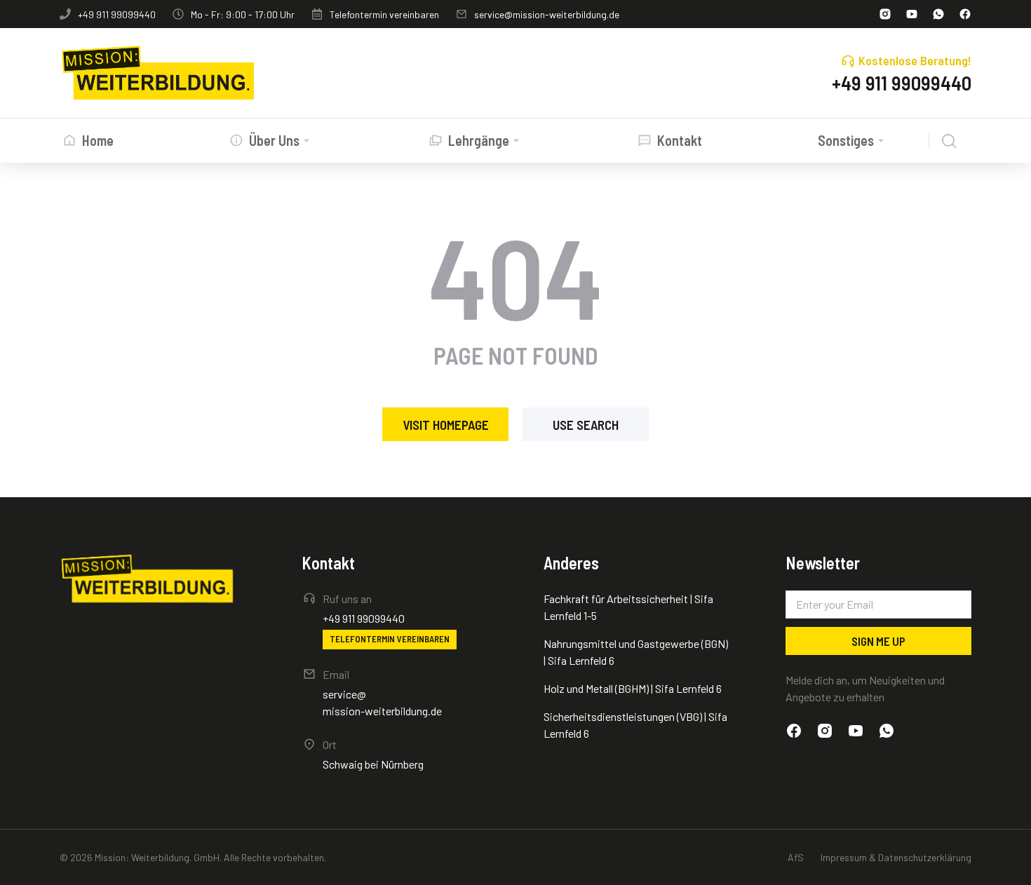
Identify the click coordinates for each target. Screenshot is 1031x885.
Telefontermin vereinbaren (384, 14)
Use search (586, 425)
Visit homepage (446, 425)
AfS (796, 857)
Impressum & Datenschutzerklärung (896, 857)
